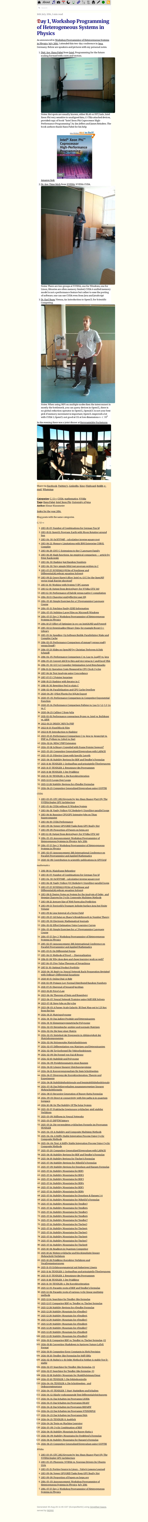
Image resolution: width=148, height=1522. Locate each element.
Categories (43, 498)
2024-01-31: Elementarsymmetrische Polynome (65, 1023)
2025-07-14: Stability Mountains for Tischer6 (64, 1236)
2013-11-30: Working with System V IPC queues (65, 585)
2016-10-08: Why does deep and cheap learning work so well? (72, 959)
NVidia (82, 498)
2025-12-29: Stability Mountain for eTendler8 (64, 1332)
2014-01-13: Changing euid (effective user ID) (63, 597)
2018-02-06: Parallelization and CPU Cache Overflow (68, 689)
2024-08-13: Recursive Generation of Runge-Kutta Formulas (72, 1094)
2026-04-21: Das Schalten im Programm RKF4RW (66, 1407)
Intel (71, 52)
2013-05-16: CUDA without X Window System (64, 806)
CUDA (60, 498)
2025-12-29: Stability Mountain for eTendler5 (64, 1320)
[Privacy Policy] (93, 2)
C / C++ (53, 498)
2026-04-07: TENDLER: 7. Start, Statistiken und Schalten (69, 1390)
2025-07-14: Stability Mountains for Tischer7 (64, 1240)
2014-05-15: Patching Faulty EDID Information (65, 608)
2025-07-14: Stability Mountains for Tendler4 (64, 1208)
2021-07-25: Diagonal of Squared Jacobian (62, 987)
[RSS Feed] (108, 2)
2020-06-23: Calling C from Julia (57, 712)
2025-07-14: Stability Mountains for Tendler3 (64, 1204)
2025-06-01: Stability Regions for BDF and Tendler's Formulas (73, 759)
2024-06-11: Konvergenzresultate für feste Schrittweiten (69, 1071)
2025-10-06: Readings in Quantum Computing (64, 1249)
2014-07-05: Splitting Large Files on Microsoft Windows (70, 612)
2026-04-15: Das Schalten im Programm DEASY (65, 1403)
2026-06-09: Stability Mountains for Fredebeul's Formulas (71, 1436)
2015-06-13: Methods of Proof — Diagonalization (66, 955)
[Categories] (88, 2)
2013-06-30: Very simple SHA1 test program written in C (69, 566)
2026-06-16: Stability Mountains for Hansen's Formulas (69, 1440)
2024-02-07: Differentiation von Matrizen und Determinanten (73, 1046)
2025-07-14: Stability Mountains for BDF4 (62, 1183)
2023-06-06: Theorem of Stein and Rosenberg (64, 995)
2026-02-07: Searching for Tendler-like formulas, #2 (68, 1367)
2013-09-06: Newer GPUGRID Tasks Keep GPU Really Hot (70, 826)
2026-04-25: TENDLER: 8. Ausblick (58, 1419)
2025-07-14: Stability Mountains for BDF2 (62, 1175)
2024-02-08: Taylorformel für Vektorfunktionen (66, 1050)
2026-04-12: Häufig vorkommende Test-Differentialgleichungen (74, 1395)
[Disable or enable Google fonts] (98, 2)
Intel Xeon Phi (63, 502)
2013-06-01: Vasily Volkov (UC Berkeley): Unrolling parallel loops (75, 810)
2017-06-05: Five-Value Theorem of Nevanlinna (65, 963)
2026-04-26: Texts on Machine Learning (61, 1423)
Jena (100, 43)
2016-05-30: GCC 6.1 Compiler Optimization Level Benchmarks (73, 665)
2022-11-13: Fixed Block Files (55, 728)
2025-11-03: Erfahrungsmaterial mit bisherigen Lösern (69, 1267)
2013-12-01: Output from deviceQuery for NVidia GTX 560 (70, 589)
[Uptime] (103, 2)
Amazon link (48, 180)
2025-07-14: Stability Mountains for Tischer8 (64, 1245)
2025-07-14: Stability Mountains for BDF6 (62, 1191)
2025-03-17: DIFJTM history (55, 1120)
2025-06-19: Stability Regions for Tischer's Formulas (68, 1158)
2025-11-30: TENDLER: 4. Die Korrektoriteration (65, 776)
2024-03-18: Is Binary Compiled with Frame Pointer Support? (72, 747)
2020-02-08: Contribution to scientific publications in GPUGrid (73, 860)
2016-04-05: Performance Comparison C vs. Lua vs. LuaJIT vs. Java (75, 657)
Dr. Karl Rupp (48, 299)
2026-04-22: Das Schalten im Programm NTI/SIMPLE (68, 1411)
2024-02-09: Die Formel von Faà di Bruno (62, 1054)
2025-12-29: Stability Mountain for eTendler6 (64, 1324)
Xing (82, 486)
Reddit (100, 486)
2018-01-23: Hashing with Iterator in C (60, 681)
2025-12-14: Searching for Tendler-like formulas (65, 1299)
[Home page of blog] (39, 2)
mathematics (71, 498)
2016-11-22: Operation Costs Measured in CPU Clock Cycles (71, 669)
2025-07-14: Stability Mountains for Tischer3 (64, 1224)
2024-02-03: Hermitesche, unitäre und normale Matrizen (70, 1027)
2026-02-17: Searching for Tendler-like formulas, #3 (67, 1371)
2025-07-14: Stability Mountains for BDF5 (62, 1187)
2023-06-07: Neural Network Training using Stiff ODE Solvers (73, 999)
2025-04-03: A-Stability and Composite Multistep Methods (71, 1132)
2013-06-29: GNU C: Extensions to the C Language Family (70, 551)
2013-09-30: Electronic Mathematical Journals (65, 921)
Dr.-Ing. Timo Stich (51, 184)
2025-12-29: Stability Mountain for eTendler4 (64, 1315)
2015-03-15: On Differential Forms (58, 951)
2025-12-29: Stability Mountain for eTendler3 (64, 1311)
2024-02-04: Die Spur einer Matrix (58, 1031)
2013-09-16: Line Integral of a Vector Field (62, 913)
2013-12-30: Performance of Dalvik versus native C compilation (73, 593)
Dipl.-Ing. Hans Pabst (52, 52)
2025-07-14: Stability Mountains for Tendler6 (64, 1216)
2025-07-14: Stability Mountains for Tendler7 (64, 1220)
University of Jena (81, 502)
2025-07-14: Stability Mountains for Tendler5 (64, 1212)
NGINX (50, 1510)
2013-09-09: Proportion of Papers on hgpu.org (65, 830)
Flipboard (91, 486)
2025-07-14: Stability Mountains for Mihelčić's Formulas (70, 1199)
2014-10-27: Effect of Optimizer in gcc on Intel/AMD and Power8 (73, 624)
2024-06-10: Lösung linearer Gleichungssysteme (66, 1067)
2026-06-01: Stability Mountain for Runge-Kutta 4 (67, 1431)
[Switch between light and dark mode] (68, 2)
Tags (39, 502)
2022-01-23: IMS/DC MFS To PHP (57, 723)
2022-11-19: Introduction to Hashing (59, 732)
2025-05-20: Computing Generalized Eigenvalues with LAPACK (73, 751)
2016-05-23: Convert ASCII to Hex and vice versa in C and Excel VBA (75, 661)
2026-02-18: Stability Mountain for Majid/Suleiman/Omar (70, 1375)
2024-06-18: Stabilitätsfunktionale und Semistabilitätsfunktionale (75, 1082)
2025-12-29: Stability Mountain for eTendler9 (64, 1336)
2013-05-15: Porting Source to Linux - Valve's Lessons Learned (73, 1469)
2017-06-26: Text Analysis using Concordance (64, 673)
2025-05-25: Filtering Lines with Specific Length (65, 755)
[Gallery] (58, 2)
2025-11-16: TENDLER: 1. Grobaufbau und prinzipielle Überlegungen (75, 764)
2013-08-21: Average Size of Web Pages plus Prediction (68, 901)
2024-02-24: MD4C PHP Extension (58, 743)
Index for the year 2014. (49, 511)
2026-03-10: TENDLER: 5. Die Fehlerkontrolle (64, 1379)
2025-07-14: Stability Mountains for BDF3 (62, 1179)
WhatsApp (48, 489)
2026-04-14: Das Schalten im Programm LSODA (65, 1399)
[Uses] (73, 2)
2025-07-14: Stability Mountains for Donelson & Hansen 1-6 (72, 1195)
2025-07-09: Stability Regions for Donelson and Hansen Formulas (75, 1167)
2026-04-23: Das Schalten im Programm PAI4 (64, 1415)
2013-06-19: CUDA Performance (57, 822)
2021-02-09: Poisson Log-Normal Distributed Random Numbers (74, 983)
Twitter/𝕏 (63, 486)
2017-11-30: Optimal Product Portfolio (60, 967)
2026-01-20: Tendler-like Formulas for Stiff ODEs (66, 1355)
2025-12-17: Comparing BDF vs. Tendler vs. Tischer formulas (71, 1303)
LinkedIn (74, 486)
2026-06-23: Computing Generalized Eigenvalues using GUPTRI (74, 788)
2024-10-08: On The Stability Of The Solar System (66, 1105)
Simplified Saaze (98, 1507)
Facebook (52, 486)
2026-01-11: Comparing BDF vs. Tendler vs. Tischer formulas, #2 (73, 1340)
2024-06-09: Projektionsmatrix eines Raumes (64, 1063)
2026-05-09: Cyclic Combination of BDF (61, 1427)
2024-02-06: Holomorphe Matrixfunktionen (64, 1042)
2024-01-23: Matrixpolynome (56, 1014)
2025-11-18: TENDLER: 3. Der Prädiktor (60, 772)
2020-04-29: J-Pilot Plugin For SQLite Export (64, 694)
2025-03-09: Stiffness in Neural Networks (62, 1116)
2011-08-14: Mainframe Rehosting (58, 871)
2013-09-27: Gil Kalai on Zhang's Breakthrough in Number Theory (75, 917)
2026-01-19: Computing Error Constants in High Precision (70, 1351)
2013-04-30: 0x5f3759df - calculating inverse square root (70, 539)
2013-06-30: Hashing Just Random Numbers (63, 562)
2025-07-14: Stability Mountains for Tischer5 (64, 1232)
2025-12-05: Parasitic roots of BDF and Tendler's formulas (70, 1288)
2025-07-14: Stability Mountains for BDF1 (62, 1171)
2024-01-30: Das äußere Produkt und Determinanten (68, 1019)
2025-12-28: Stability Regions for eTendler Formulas (67, 784)
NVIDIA (71, 184)
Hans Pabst (49, 502)
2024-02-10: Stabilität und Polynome (60, 1059)
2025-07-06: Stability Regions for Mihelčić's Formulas (69, 1163)
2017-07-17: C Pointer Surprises (56, 677)
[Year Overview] (63, 2)
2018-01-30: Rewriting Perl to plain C (60, 685)
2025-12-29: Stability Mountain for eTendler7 (64, 1328)
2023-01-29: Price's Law (53, 991)
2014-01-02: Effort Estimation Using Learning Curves (68, 925)
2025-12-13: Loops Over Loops (56, 780)
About (46, 2)
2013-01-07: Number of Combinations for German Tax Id (70, 528)
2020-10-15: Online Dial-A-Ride (56, 979)
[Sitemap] (83, 2)
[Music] (53, 2)
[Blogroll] (78, 2)
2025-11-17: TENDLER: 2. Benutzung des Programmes (68, 768)
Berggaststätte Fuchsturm (93, 422)
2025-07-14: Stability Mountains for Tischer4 (64, 1228)
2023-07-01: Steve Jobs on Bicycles (58, 1003)
